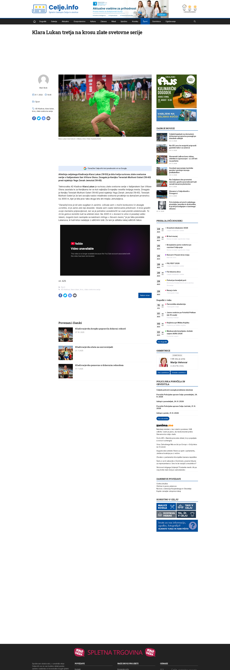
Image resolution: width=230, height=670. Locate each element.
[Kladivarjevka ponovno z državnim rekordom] (65, 377)
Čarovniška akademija (176, 304)
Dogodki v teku (163, 300)
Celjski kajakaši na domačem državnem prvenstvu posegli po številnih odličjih (182, 136)
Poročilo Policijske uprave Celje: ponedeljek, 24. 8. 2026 (176, 396)
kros (34, 111)
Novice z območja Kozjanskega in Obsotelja (173, 489)
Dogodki (42, 21)
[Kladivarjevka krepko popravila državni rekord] (65, 341)
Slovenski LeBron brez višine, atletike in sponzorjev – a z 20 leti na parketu (183, 158)
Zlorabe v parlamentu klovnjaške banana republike (176, 457)
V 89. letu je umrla (177, 359)
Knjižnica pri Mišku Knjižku (178, 323)
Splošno (124, 21)
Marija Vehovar (178, 362)
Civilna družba (162, 484)
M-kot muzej (172, 236)
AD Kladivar (39, 109)
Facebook (34, 118)
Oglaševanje (171, 21)
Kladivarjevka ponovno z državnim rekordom (99, 365)
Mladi (113, 21)
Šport (145, 21)
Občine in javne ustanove (166, 486)
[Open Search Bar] (194, 21)
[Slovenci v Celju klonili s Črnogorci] (161, 194)
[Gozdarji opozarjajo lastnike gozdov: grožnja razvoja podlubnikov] (161, 171)
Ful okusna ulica (174, 272)
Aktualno (65, 21)
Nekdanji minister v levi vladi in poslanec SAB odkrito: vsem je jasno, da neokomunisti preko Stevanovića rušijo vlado (174, 431)
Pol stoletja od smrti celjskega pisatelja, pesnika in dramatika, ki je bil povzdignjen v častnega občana (182, 205)
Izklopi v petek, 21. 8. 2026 (167, 413)
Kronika (135, 21)
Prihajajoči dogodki (169, 220)
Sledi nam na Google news (44, 118)
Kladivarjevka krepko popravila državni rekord (100, 328)
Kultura (93, 21)
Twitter (39, 118)
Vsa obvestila (163, 419)
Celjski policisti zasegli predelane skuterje (174, 390)
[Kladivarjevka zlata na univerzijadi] (65, 359)
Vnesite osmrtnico (179, 372)
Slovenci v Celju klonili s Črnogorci (179, 192)
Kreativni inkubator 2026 (177, 228)
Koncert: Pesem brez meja (178, 255)
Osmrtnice (156, 21)
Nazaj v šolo (172, 290)
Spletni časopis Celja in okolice (34, 21)
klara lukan (49, 109)
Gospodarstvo (79, 21)
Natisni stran (145, 295)
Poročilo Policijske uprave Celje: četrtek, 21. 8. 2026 (176, 407)
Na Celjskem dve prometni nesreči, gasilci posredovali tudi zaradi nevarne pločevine (183, 182)
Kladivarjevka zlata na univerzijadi (94, 347)
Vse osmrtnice (163, 372)
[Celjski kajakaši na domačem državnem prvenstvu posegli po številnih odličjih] (161, 137)
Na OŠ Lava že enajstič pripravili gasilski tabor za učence (182, 147)
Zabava (104, 21)
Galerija (54, 21)
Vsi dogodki (162, 342)
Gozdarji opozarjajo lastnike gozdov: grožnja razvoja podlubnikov (181, 170)
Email (48, 118)
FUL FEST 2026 (173, 263)
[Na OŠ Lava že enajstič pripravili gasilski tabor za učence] (161, 149)
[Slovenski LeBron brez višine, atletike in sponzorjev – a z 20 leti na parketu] (161, 159)
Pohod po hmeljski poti (176, 280)
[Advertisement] (105, 153)
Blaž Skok (43, 88)
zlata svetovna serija (45, 111)
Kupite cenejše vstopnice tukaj (168, 491)
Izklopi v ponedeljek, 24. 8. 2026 (170, 401)
